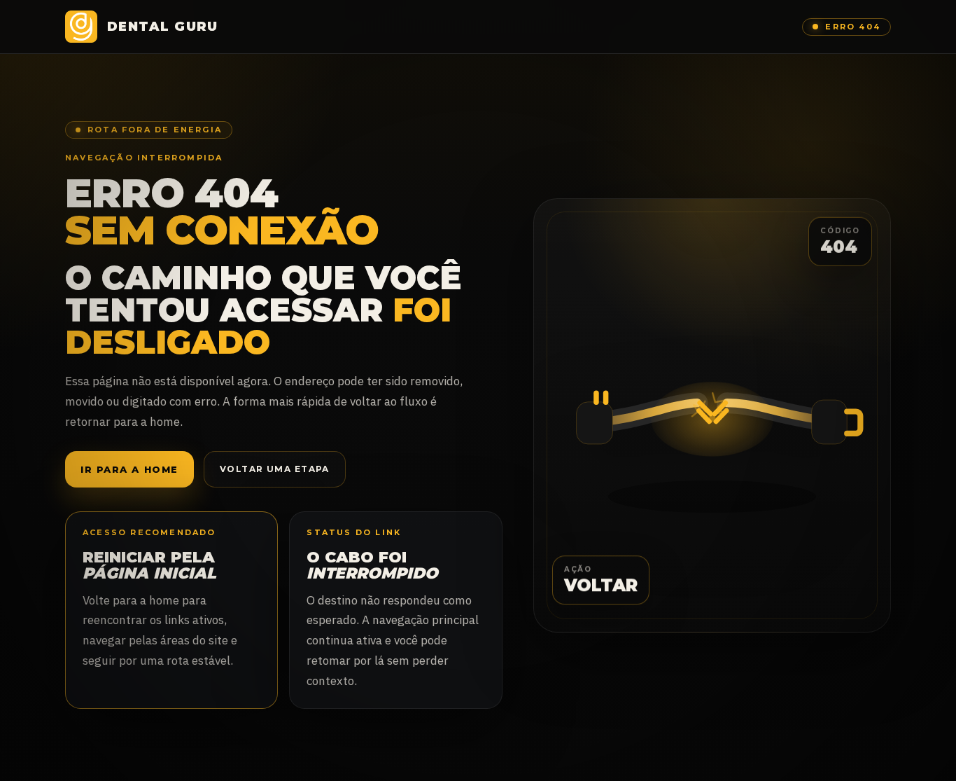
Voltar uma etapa (275, 469)
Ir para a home (129, 469)
